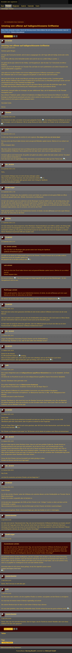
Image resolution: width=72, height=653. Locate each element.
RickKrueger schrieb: (10, 290)
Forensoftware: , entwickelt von (36, 651)
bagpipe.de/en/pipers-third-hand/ (11, 568)
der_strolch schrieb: (10, 246)
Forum (8, 6)
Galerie (23, 6)
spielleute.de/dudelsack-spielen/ (10, 182)
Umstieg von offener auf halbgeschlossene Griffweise (30, 26)
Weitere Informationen (17, 32)
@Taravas (52, 211)
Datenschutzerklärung (7, 647)
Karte (37, 6)
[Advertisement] (36, 14)
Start (2, 6)
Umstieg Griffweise (7, 642)
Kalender (31, 6)
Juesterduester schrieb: (11, 544)
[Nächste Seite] (16, 36)
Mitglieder (15, 6)
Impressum (17, 647)
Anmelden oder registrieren (9, 2)
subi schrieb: (8, 265)
